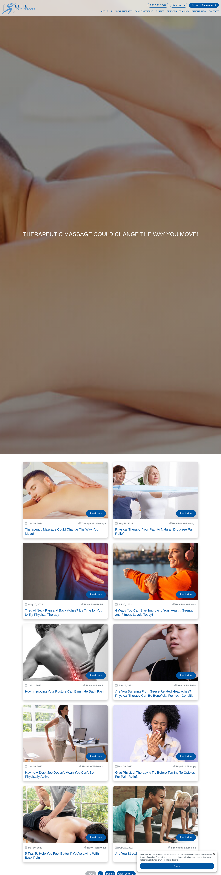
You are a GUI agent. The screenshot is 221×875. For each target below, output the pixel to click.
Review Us (178, 5)
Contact (214, 11)
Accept (176, 866)
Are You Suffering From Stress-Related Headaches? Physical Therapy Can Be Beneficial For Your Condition (155, 694)
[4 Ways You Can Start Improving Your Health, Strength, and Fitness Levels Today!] (155, 571)
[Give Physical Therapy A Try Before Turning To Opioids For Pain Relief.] (155, 733)
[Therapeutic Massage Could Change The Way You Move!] (65, 490)
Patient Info (199, 11)
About (104, 11)
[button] (214, 854)
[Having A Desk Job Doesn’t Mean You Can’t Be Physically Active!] (65, 733)
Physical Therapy (121, 11)
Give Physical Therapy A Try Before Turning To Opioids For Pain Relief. (155, 775)
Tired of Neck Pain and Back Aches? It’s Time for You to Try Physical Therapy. (63, 613)
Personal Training (178, 11)
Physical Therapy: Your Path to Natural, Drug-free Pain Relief (154, 532)
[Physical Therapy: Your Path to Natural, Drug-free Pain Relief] (155, 490)
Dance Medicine (144, 11)
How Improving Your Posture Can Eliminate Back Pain (64, 691)
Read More (96, 513)
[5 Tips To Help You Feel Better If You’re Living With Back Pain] (65, 814)
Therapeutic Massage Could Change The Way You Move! (61, 532)
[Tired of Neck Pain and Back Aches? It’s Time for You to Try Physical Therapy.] (65, 571)
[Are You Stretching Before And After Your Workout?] (155, 814)
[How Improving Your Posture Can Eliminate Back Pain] (65, 652)
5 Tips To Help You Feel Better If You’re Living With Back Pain (62, 856)
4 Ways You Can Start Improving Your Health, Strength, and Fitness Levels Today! (155, 613)
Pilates (160, 11)
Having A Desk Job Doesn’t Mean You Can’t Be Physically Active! (59, 775)
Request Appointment (204, 5)
